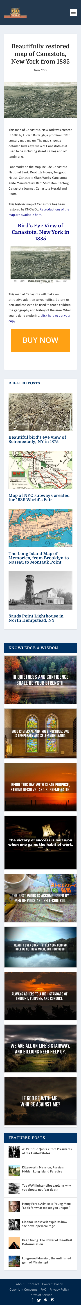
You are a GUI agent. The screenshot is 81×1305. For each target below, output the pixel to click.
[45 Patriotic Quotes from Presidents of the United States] (14, 1152)
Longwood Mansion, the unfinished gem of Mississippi (46, 1260)
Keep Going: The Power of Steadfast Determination (47, 1242)
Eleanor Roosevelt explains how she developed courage (44, 1224)
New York (40, 70)
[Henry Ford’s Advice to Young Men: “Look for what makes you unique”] (14, 1206)
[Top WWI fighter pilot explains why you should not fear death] (14, 1188)
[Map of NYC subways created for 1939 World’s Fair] (40, 470)
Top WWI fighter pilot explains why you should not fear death (46, 1187)
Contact (33, 1284)
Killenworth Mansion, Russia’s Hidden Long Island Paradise (43, 1169)
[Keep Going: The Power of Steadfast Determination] (14, 1243)
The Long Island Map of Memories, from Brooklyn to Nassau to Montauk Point (39, 557)
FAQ (43, 1289)
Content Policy (52, 1284)
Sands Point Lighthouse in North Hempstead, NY (36, 618)
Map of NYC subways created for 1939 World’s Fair (39, 497)
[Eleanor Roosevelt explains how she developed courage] (14, 1224)
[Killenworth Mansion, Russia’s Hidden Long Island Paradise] (14, 1170)
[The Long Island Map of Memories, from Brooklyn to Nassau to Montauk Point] (40, 528)
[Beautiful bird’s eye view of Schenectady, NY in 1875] (40, 412)
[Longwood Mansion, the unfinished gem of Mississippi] (14, 1261)
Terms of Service (40, 1295)
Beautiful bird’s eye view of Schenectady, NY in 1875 (37, 439)
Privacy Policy (59, 1289)
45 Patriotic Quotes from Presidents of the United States (47, 1151)
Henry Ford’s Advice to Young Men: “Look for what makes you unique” (46, 1206)
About (20, 1284)
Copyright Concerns (23, 1289)
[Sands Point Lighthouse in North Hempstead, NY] (40, 590)
